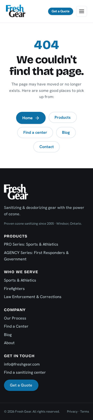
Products (63, 117)
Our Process (15, 318)
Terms (84, 411)
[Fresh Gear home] (15, 11)
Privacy (72, 411)
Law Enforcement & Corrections (33, 296)
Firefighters (14, 288)
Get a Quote (60, 11)
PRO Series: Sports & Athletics (31, 244)
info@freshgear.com (22, 364)
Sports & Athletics (20, 280)
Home (27, 117)
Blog (66, 132)
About (9, 342)
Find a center (35, 132)
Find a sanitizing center (25, 372)
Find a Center (16, 326)
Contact (46, 146)
